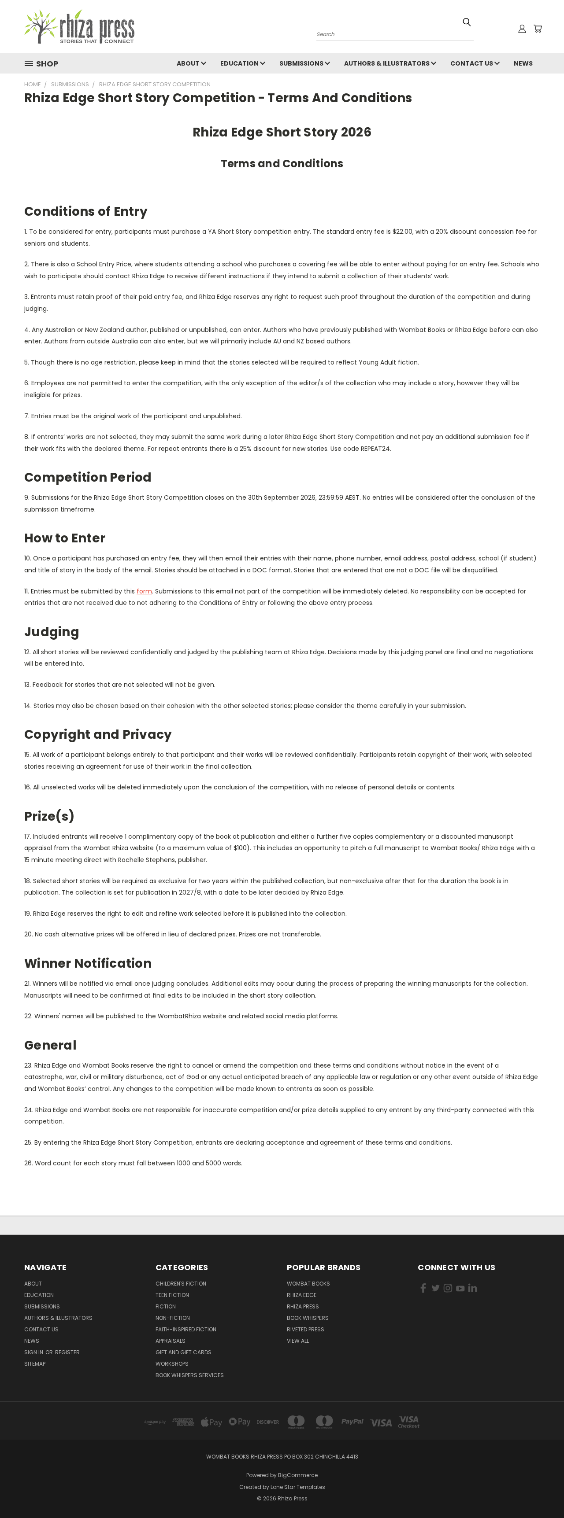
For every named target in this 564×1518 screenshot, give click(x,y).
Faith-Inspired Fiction (186, 1329)
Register (67, 1352)
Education (240, 63)
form (144, 591)
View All (298, 1341)
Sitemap (34, 1363)
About (189, 63)
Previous (541, 1490)
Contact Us (472, 63)
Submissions (302, 63)
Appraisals (171, 1341)
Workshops (172, 1363)
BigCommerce (298, 1475)
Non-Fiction (173, 1318)
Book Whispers (308, 1318)
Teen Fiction (172, 1295)
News (523, 63)
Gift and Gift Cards (184, 1352)
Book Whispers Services (190, 1375)
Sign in (34, 1352)
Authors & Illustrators (387, 63)
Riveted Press (305, 1329)
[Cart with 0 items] (537, 28)
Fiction (166, 1306)
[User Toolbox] (522, 28)
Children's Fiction (181, 1283)
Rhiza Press (303, 1306)
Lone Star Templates (298, 1487)
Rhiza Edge (301, 1295)
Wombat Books (308, 1283)
